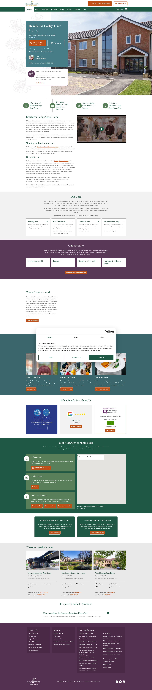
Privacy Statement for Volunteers (112, 651)
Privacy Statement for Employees (88, 660)
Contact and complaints (35, 647)
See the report (110, 430)
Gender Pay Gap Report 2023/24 (88, 647)
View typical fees (37, 506)
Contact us (122, 3)
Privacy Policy (107, 664)
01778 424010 (111, 592)
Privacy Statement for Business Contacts (111, 655)
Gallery (69, 9)
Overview (29, 9)
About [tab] (102, 337)
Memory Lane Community (61, 161)
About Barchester (59, 633)
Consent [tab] (49, 337)
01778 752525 (107, 595)
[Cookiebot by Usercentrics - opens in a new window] (106, 331)
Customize (75, 357)
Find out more (40, 82)
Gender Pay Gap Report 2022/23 (88, 644)
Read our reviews (42, 428)
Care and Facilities (41, 9)
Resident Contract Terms (86, 633)
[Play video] (101, 129)
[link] (42, 574)
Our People (57, 636)
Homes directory (33, 650)
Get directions (32, 37)
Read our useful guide (64, 506)
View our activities (66, 389)
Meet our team (31, 389)
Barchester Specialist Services (62, 644)
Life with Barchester (33, 641)
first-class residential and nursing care (47, 147)
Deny (50, 357)
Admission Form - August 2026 (87, 636)
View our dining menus (102, 389)
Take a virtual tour (32, 320)
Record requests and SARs (110, 658)
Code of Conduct (84, 639)
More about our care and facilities (76, 272)
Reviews (77, 9)
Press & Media (57, 639)
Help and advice (33, 639)
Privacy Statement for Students (112, 648)
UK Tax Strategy (83, 655)
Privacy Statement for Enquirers (112, 641)
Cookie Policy (107, 667)
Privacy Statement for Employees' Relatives (88, 664)
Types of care (32, 636)
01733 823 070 (41, 595)
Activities (54, 9)
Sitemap (87, 681)
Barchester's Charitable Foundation (64, 641)
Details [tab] (76, 337)
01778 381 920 (49, 63)
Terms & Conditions (108, 661)
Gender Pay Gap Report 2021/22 (87, 641)
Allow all (101, 357)
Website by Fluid (95, 681)
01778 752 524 (96, 3)
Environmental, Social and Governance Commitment (86, 651)
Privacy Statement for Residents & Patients (112, 637)
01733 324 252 (44, 592)
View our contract (50, 506)
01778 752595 (74, 595)
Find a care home (55, 532)
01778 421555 (77, 592)
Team (62, 9)
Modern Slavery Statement (86, 657)
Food (84, 9)
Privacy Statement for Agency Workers (111, 644)
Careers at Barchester (97, 532)
